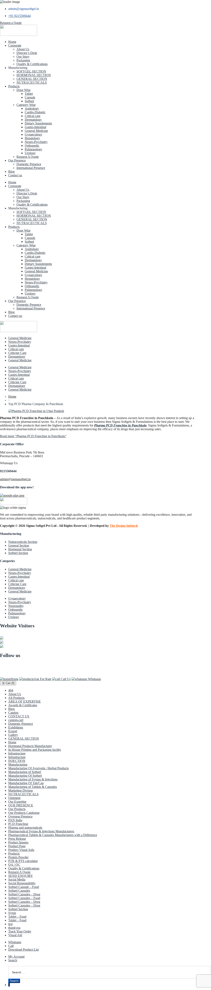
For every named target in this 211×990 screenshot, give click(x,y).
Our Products (17, 809)
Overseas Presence (20, 816)
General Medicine (36, 130)
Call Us (65, 679)
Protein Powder (18, 857)
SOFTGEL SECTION (31, 71)
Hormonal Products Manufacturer (30, 746)
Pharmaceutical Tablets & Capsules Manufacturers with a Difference (52, 835)
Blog (11, 171)
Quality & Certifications (32, 64)
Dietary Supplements (38, 123)
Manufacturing (17, 764)
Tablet (29, 93)
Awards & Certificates (22, 705)
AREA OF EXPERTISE (24, 701)
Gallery (13, 735)
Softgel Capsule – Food (23, 887)
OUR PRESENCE (20, 805)
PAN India (15, 820)
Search (12, 960)
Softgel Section (18, 553)
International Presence (30, 168)
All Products (16, 697)
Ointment (14, 798)
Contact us (15, 175)
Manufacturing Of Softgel (25, 775)
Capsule (30, 97)
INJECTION (16, 761)
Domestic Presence (28, 164)
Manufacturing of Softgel (24, 772)
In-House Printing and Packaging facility (34, 749)
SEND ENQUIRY (20, 876)
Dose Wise (23, 90)
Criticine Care (17, 353)
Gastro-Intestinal (35, 127)
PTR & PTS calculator (23, 861)
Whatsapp (94, 679)
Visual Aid (15, 935)
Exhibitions (15, 727)
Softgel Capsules (19, 890)
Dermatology (33, 119)
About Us (22, 49)
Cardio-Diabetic (35, 112)
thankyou (14, 927)
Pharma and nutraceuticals (25, 827)
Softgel (29, 101)
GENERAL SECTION (31, 79)
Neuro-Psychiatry (36, 142)
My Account (16, 956)
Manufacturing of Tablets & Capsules (32, 786)
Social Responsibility (22, 883)
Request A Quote (27, 156)
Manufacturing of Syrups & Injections (32, 779)
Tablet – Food (17, 916)
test (10, 924)
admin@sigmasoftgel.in (15, 479)
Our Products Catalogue (24, 812)
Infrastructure (17, 753)
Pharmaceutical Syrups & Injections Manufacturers (41, 831)
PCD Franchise (18, 824)
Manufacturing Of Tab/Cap (26, 783)
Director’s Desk (26, 53)
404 (10, 690)
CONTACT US (18, 716)
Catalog (13, 712)
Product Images (18, 842)
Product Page (17, 846)
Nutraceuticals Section (22, 542)
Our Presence (17, 160)
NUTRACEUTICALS (31, 82)
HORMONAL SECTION (33, 75)
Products (14, 86)
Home (12, 41)
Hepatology (32, 138)
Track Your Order (19, 931)
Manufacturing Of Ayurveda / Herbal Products (38, 768)
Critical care (32, 116)
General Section (18, 545)
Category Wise (26, 105)
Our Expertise (17, 801)
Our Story (22, 56)
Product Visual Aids (21, 850)
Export (12, 731)
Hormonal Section (20, 549)
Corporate (14, 45)
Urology (30, 153)
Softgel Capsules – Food (24, 898)
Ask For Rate (42, 679)
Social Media (16, 879)
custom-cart (15, 720)
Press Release (17, 838)
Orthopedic (32, 145)
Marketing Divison (20, 790)
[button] (11, 23)
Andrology (32, 108)
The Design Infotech (124, 525)
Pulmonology (33, 149)
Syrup (12, 913)
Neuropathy (16, 606)
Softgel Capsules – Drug (24, 894)
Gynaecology (33, 134)
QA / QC (14, 864)
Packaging (23, 60)
